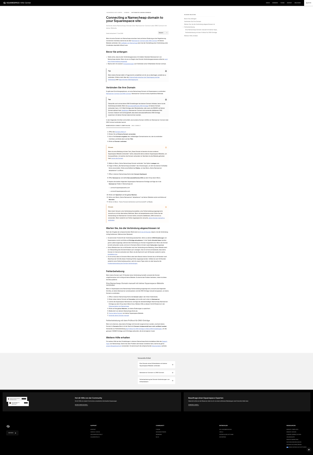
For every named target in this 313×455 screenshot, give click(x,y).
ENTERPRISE (222, 437)
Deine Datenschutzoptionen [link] (297, 447)
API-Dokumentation (225, 429)
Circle (221, 432)
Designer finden (161, 432)
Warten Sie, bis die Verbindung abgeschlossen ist (199, 24)
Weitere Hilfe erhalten (191, 36)
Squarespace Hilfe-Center (114, 12)
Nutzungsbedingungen (294, 442)
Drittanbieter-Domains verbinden (141, 12)
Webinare (159, 434)
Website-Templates (292, 429)
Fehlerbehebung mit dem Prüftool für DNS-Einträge (201, 32)
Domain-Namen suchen (294, 434)
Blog (157, 437)
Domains (126, 12)
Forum (158, 429)
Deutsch (10, 432)
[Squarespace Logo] (8, 426)
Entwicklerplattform (226, 434)
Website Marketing (292, 439)
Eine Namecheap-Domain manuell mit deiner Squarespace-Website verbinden (201, 29)
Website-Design (291, 432)
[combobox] (163, 32)
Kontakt (93, 429)
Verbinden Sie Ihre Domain (192, 21)
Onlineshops (291, 437)
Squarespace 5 (95, 437)
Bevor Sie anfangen (190, 18)
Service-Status (95, 432)
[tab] (118, 125)
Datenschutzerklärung (294, 444)
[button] (308, 449)
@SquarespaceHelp (96, 434)
